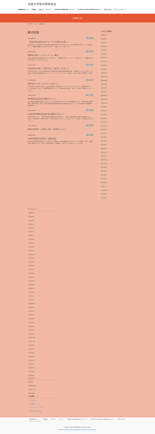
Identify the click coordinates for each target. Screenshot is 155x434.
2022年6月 (104, 137)
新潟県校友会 (32, 385)
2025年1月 (104, 73)
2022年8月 (104, 129)
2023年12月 (104, 103)
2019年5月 (104, 197)
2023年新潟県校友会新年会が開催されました (46, 114)
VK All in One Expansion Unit (89, 429)
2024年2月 (104, 99)
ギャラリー (61, 419)
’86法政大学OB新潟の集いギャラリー (77, 419)
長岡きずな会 (32, 389)
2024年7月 (104, 91)
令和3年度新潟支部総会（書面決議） (42, 139)
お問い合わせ (121, 419)
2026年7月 (104, 35)
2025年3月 (104, 65)
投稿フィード (35, 404)
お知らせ (53, 419)
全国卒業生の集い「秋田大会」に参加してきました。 (49, 68)
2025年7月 (104, 57)
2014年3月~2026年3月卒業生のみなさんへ (103, 419)
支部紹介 (45, 419)
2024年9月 (104, 84)
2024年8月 (104, 88)
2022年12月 (104, 126)
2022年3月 (104, 148)
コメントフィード (37, 407)
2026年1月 (104, 46)
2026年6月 (104, 39)
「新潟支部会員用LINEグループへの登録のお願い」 (48, 42)
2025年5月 (104, 61)
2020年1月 (104, 186)
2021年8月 (104, 167)
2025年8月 (104, 54)
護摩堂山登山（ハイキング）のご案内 (43, 55)
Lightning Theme (77, 429)
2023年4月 (104, 118)
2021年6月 (104, 175)
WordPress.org (36, 411)
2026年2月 (104, 42)
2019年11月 (104, 190)
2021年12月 (104, 160)
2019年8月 (104, 194)
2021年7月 (104, 171)
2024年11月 (104, 80)
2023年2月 (104, 122)
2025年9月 (104, 50)
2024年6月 (104, 95)
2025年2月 (104, 69)
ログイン (34, 400)
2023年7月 (104, 110)
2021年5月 (104, 178)
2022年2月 (104, 152)
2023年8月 (104, 107)
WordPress (67, 429)
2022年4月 (104, 144)
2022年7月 (104, 133)
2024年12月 (104, 76)
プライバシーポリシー (35, 421)
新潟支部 (89, 38)
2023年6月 (104, 114)
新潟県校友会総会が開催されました (42, 99)
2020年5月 (104, 182)
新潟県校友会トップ (34, 419)
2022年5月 (104, 141)
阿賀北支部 (31, 393)
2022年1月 (104, 156)
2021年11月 (104, 163)
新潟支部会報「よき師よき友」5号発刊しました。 (48, 129)
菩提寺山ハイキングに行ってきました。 (44, 84)
